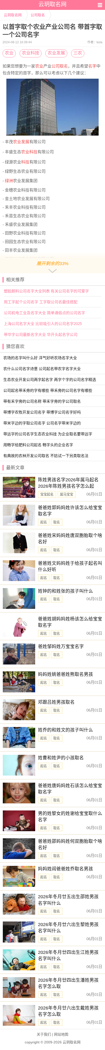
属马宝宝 (66, 494)
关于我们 (44, 1034)
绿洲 (9, 181)
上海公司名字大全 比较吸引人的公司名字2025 (43, 324)
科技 (25, 162)
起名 (43, 522)
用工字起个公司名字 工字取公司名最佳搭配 (40, 302)
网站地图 (61, 1034)
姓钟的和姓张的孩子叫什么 (65, 591)
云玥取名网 (13, 15)
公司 (55, 66)
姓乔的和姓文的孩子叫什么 (65, 730)
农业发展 (56, 53)
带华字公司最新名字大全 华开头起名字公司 (40, 334)
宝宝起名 (47, 494)
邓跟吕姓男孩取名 (56, 702)
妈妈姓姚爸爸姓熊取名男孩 (65, 674)
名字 (92, 66)
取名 (64, 66)
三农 (77, 53)
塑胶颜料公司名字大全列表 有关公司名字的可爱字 (46, 291)
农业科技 (30, 53)
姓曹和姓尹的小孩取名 (61, 757)
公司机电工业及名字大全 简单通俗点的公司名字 (44, 313)
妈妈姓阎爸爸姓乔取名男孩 (65, 868)
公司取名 (38, 15)
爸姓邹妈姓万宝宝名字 (61, 646)
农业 (9, 53)
